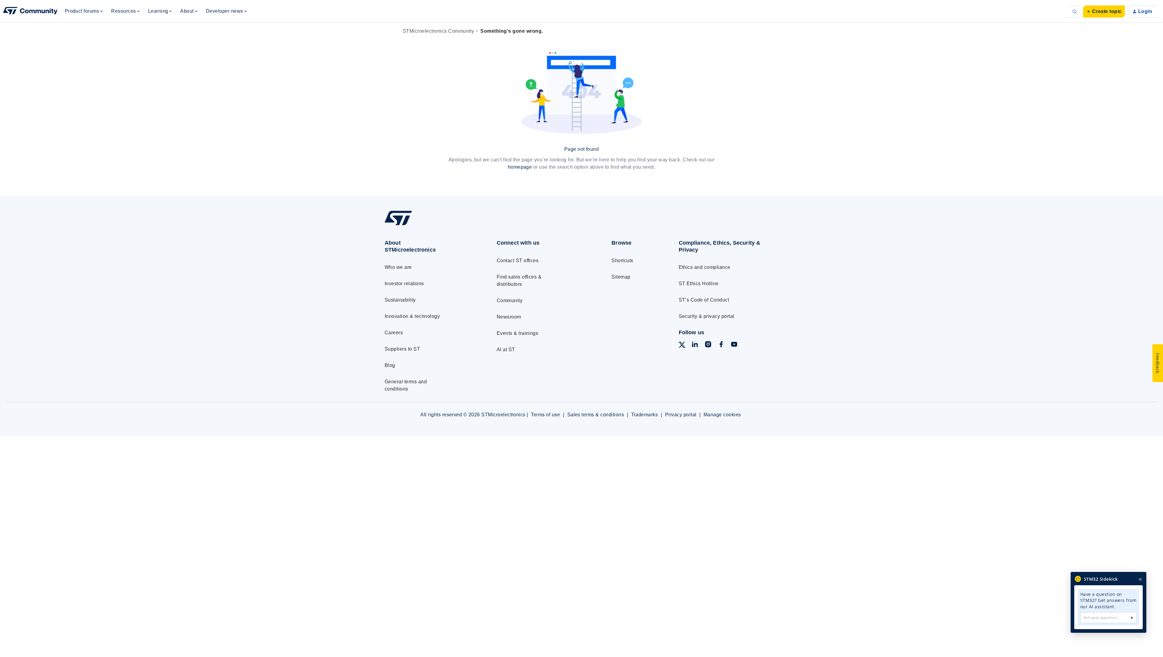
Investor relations (404, 283)
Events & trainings (517, 333)
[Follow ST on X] (682, 346)
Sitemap (620, 276)
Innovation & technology (412, 316)
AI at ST (506, 349)
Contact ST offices (518, 260)
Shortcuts (622, 260)
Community (509, 300)
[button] (1104, 11)
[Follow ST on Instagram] (708, 345)
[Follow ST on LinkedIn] (694, 345)
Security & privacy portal (706, 316)
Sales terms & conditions (595, 414)
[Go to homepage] (429, 225)
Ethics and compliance (705, 267)
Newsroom (509, 316)
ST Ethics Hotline (699, 283)
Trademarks (644, 414)
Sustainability (400, 299)
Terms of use (545, 414)
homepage (520, 167)
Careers (394, 332)
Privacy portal (681, 414)
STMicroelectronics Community (438, 31)
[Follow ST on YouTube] (734, 345)
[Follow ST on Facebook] (721, 345)
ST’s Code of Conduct (704, 299)
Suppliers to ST (402, 349)
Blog (390, 365)
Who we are (398, 267)
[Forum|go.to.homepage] (30, 11)
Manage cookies (722, 414)
